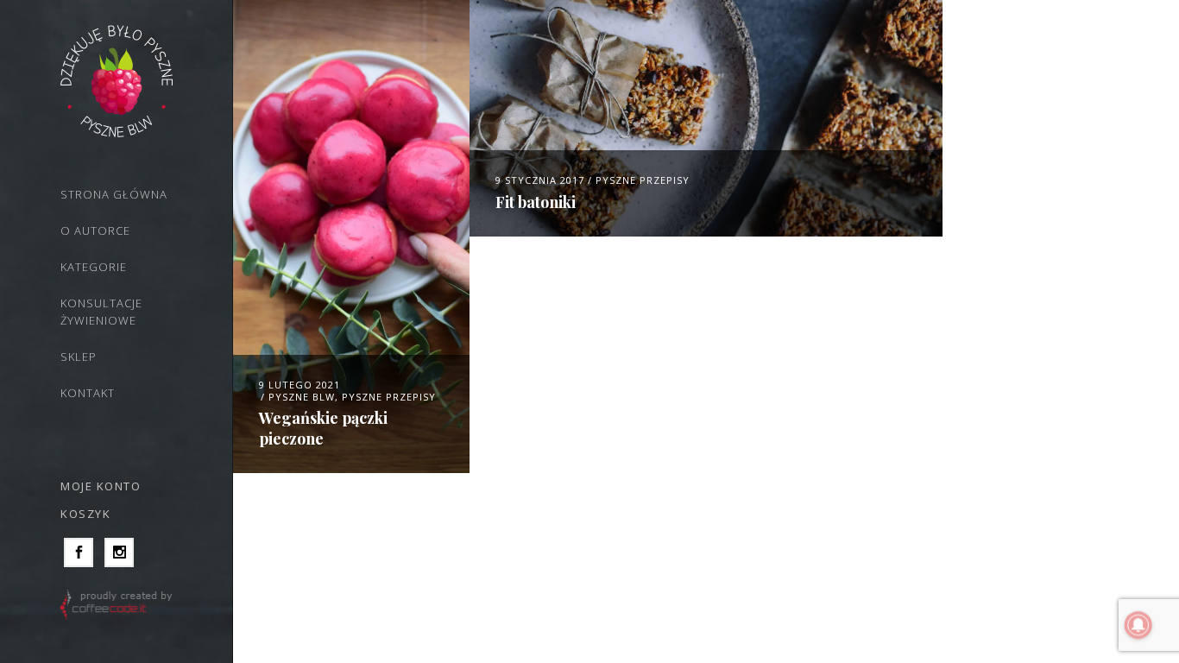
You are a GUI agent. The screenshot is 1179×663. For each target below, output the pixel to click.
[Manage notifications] (1138, 625)
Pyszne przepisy (389, 396)
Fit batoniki (535, 202)
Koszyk (85, 513)
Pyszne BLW (301, 396)
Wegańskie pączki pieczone (323, 427)
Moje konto (100, 486)
